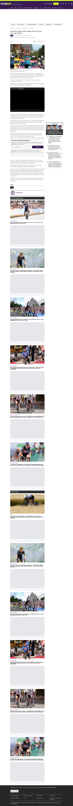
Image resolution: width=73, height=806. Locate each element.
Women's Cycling (28, 7)
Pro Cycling (12, 28)
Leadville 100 (48, 24)
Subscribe (56, 3)
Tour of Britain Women (31, 24)
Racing (20, 7)
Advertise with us (39, 798)
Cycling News (17, 35)
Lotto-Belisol (38, 73)
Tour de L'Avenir (30, 73)
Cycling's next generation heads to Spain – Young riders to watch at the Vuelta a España (55, 132)
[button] (70, 3)
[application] (27, 99)
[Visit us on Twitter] (46, 3)
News (15, 7)
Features (54, 7)
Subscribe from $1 (58, 24)
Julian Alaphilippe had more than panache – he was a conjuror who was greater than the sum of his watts (54, 147)
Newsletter (42, 41)
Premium (36, 7)
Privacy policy (39, 795)
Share (13, 41)
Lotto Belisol (25, 28)
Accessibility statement (14, 798)
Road (12, 187)
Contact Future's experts (28, 795)
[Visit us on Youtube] (49, 3)
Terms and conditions (14, 795)
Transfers (41, 24)
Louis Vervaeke (31, 28)
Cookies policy (52, 795)
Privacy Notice (13, 151)
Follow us (36, 41)
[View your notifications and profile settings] (66, 4)
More (59, 7)
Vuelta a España (21, 24)
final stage (21, 73)
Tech (41, 7)
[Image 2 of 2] (42, 56)
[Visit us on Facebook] (44, 3)
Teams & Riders (18, 28)
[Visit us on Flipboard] (51, 3)
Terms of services (25, 150)
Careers (24, 798)
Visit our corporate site (51, 787)
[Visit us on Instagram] (48, 3)
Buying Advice (47, 7)
